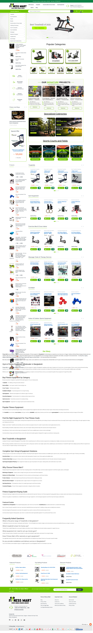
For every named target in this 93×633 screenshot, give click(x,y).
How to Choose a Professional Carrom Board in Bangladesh (17, 122)
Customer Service (72, 603)
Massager (12, 32)
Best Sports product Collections (61, 323)
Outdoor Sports (33, 322)
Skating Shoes (46, 322)
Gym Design (12, 38)
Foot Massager (36, 261)
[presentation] (83, 555)
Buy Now (34, 187)
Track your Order (72, 601)
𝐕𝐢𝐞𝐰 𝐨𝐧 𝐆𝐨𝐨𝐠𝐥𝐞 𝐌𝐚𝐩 (44, 605)
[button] (55, 190)
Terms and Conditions (59, 603)
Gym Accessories (13, 27)
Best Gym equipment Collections (75, 200)
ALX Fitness (60, 230)
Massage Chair (46, 261)
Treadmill (38, 4)
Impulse (4, 357)
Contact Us (57, 601)
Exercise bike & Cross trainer (49, 4)
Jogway (85, 355)
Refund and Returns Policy (60, 605)
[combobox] (49, 11)
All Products (31, 4)
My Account (71, 599)
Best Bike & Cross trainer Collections (49, 231)
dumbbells (32, 412)
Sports (32, 7)
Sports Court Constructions (15, 40)
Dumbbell (36, 291)
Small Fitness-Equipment (48, 199)
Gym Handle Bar (13, 29)
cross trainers (18, 412)
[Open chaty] (90, 624)
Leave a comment (14, 125)
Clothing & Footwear (14, 25)
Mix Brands (60, 199)
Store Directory (44, 603)
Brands (11, 21)
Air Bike (48, 230)
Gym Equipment (60, 4)
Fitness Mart (12, 626)
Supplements (13, 36)
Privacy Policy (43, 601)
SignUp (79, 589)
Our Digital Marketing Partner (47, 607)
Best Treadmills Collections (48, 170)
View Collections (39, 28)
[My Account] (76, 11)
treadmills (6, 412)
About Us (57, 599)
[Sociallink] (9, 620)
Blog (37, 7)
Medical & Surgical (14, 34)
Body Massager (64, 261)
